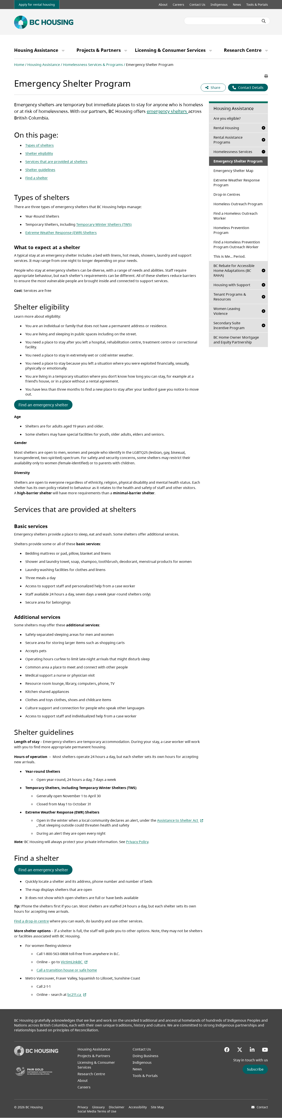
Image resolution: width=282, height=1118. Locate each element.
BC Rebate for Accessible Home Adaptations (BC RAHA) (233, 270)
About (163, 4)
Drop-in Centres (226, 194)
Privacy (83, 1107)
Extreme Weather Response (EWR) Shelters (61, 232)
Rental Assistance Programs (228, 140)
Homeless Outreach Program (238, 204)
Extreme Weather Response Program (236, 182)
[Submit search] (263, 21)
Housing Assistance (36, 50)
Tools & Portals (257, 4)
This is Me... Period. (229, 256)
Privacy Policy (137, 841)
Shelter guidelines (40, 169)
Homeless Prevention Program (231, 230)
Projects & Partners (98, 50)
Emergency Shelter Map (240, 170)
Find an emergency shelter (43, 404)
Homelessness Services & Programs (93, 64)
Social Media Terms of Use (97, 1111)
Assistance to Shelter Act (180, 820)
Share (216, 87)
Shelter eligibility (39, 153)
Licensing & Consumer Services (170, 50)
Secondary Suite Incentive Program (229, 325)
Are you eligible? (240, 118)
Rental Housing (226, 127)
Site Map (157, 1107)
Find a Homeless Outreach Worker (235, 216)
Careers (178, 4)
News (237, 4)
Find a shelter (36, 177)
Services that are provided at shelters (56, 161)
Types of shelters (39, 145)
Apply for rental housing (37, 4)
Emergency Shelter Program (238, 161)
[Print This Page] (266, 76)
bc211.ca (76, 994)
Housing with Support (231, 284)
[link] (36, 4)
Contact (262, 1107)
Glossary (98, 1107)
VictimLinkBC (74, 961)
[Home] (36, 1054)
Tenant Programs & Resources (229, 297)
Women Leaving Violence (226, 311)
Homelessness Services (232, 151)
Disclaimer (116, 1107)
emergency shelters (167, 111)
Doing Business (145, 1055)
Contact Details (250, 87)
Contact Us (197, 4)
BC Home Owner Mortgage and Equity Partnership (236, 340)
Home (19, 64)
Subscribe (255, 1069)
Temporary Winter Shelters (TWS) (104, 224)
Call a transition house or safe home (67, 970)
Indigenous (219, 4)
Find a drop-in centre (31, 921)
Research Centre (243, 50)
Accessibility (138, 1107)
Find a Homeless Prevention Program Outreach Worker (236, 244)
